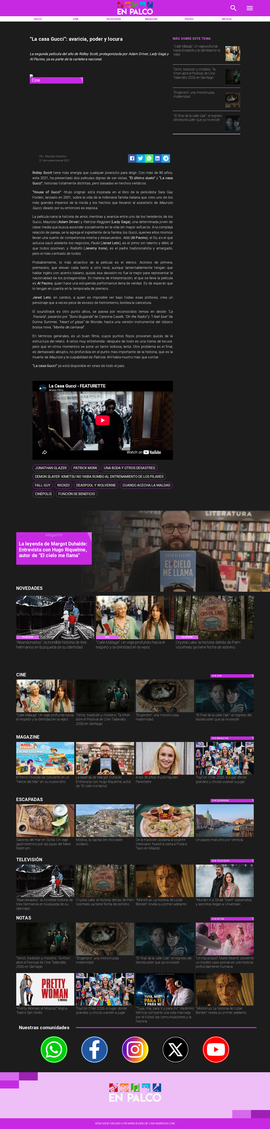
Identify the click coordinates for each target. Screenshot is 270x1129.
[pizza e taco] (165, 836)
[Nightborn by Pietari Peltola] (232, 107)
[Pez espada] (45, 836)
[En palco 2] (135, 15)
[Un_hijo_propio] (225, 955)
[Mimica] (165, 1005)
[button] (50, 467)
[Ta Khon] (45, 955)
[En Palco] (234, 12)
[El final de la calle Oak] (232, 130)
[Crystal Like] (105, 896)
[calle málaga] (232, 60)
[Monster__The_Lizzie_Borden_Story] (165, 896)
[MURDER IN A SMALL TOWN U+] (225, 896)
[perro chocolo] (45, 774)
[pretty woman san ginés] (45, 1005)
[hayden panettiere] (165, 774)
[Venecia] (225, 836)
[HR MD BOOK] (105, 774)
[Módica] (105, 836)
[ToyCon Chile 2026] (225, 774)
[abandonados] (45, 896)
